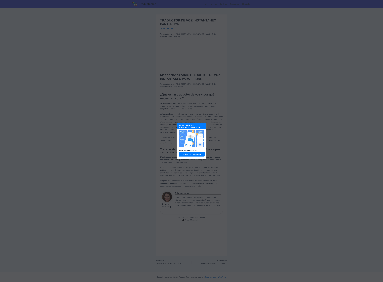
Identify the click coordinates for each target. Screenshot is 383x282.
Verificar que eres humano (192, 154)
